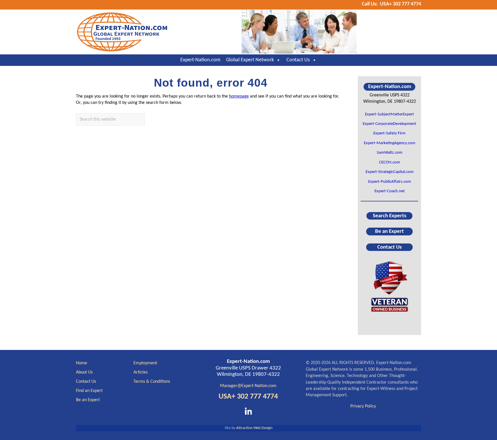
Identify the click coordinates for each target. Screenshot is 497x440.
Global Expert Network (250, 60)
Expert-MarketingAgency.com (389, 143)
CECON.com (389, 162)
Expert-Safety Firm (389, 133)
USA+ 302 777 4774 (248, 396)
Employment (145, 363)
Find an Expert (89, 390)
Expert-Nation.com (200, 60)
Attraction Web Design (254, 428)
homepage (239, 96)
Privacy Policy (363, 406)
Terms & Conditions (151, 381)
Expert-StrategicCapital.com (390, 172)
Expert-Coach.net (389, 191)
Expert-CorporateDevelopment (389, 124)
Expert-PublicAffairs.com (389, 182)
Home (81, 363)
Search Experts (389, 216)
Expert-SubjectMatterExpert (389, 114)
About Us (84, 372)
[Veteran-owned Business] (389, 286)
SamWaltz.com (389, 153)
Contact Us (298, 60)
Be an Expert (389, 231)
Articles (140, 372)
